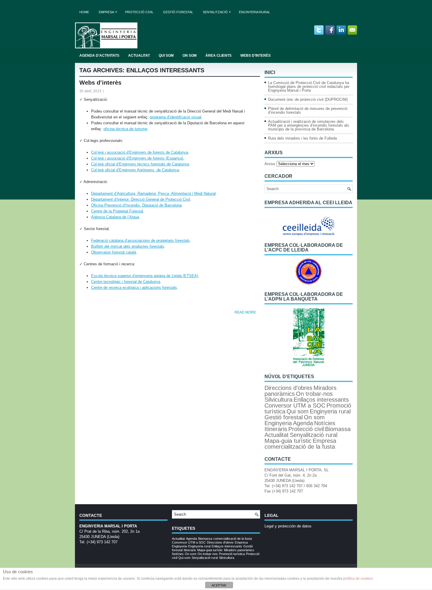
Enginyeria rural (254, 12)
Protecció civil (306, 429)
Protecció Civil (139, 12)
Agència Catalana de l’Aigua (115, 217)
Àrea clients (218, 55)
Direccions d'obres (288, 388)
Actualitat (139, 55)
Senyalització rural (313, 435)
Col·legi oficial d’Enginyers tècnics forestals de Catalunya (140, 164)
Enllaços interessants (321, 399)
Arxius (269, 164)
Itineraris (275, 429)
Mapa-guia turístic (288, 441)
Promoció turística (232, 554)
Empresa (108, 12)
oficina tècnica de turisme (125, 129)
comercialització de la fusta (299, 446)
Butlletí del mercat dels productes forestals (127, 246)
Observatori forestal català (113, 252)
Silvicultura (278, 399)
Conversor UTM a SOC (294, 405)
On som (189, 55)
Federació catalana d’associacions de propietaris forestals (140, 240)
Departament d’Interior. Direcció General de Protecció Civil (140, 199)
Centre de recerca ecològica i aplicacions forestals (134, 287)
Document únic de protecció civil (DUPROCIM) (308, 99)
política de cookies (358, 578)
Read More (245, 312)
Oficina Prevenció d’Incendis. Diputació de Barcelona (136, 205)
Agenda (303, 423)
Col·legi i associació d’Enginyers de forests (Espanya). (137, 158)
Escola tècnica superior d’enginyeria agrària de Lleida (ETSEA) (144, 276)
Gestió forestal (178, 12)
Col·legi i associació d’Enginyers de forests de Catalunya (139, 152)
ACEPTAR (219, 585)
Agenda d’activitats (99, 55)
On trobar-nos (314, 393)
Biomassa (338, 429)
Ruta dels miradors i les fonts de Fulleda (302, 138)
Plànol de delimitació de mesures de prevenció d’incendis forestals (307, 110)
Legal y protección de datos (288, 526)
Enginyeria (278, 423)
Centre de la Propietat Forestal (117, 211)
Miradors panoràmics (239, 550)
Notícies (324, 423)
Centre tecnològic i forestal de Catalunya (125, 281)
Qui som (166, 55)
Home (84, 12)
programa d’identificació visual (175, 117)
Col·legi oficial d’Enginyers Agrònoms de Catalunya (135, 170)
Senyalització (217, 12)
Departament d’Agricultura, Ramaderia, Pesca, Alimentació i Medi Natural (153, 193)
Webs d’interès (255, 55)
